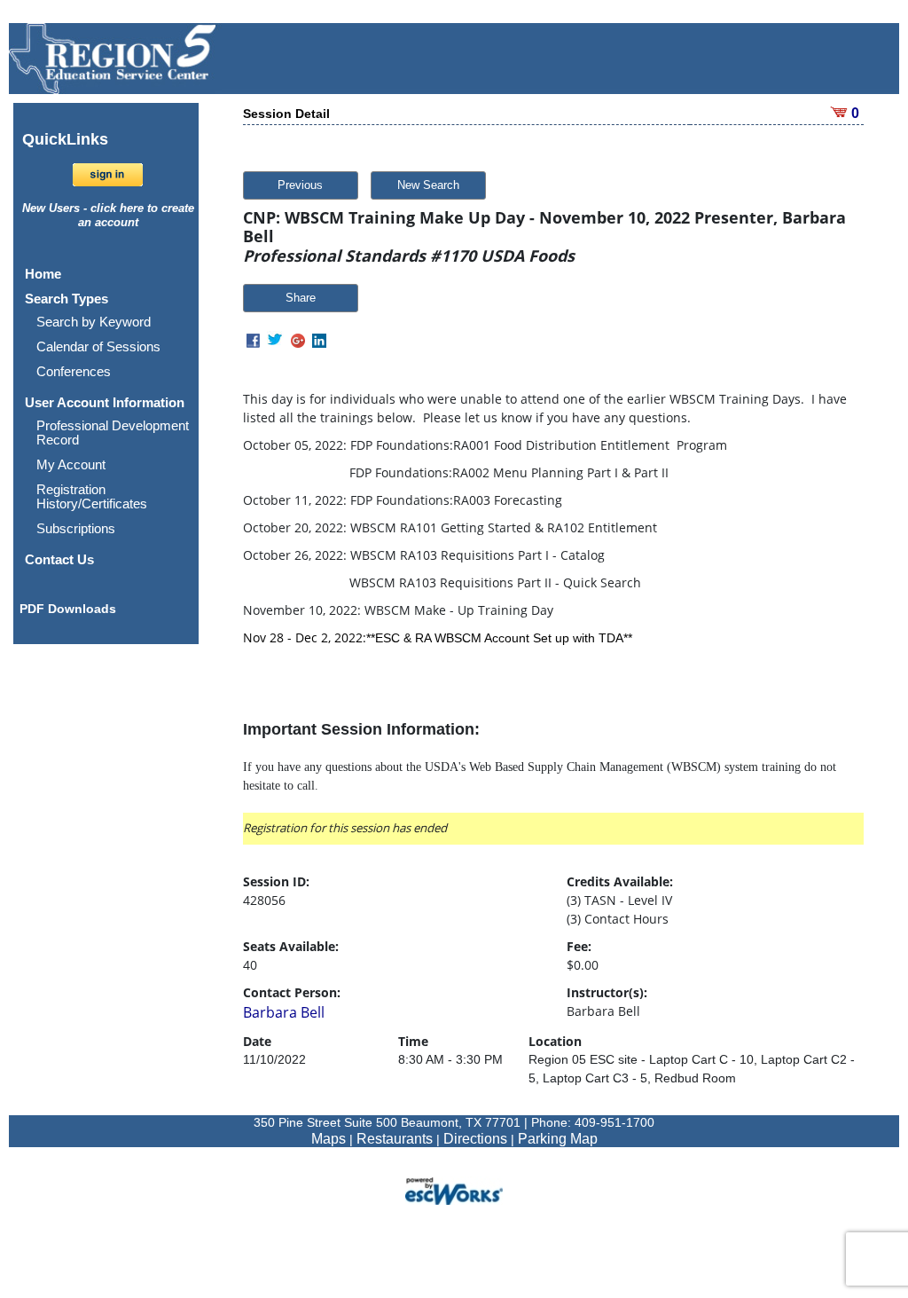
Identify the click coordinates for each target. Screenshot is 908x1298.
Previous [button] (300, 185)
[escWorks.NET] (454, 1190)
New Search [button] (428, 185)
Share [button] (301, 297)
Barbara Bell (284, 1012)
